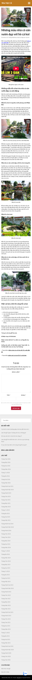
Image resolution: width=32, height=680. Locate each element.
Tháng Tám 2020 (5, 660)
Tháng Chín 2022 (6, 595)
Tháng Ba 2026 (5, 476)
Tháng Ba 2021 (5, 636)
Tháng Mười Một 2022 (7, 588)
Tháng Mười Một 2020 (7, 649)
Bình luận (16, 372)
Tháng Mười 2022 (6, 591)
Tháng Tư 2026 (5, 472)
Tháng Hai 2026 (5, 479)
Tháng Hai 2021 (5, 639)
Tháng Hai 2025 (5, 517)
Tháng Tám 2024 (5, 537)
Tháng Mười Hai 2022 (7, 585)
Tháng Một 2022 (6, 608)
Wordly (19, 677)
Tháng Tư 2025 (5, 510)
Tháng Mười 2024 (6, 530)
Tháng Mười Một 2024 (7, 527)
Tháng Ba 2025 (5, 513)
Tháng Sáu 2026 (5, 465)
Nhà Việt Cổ (7, 3)
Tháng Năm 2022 (6, 605)
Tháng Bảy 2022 (5, 602)
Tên (8, 395)
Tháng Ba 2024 (5, 554)
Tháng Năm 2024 (6, 547)
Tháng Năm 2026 (6, 469)
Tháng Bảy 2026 (5, 462)
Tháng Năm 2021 (6, 629)
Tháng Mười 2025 (6, 493)
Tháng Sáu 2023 (5, 568)
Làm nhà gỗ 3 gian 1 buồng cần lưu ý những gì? (13, 432)
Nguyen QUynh (25, 37)
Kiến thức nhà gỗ (5, 668)
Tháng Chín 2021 (6, 619)
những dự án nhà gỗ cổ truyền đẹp (17, 355)
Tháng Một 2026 (6, 483)
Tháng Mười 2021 (6, 615)
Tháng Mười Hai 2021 (7, 612)
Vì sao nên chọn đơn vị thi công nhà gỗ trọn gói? (14, 445)
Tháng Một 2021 (6, 643)
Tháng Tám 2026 (5, 459)
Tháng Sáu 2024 (5, 544)
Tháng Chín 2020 (6, 656)
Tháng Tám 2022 (5, 598)
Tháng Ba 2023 (5, 574)
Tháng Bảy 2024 (5, 540)
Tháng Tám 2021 (5, 622)
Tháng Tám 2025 (5, 500)
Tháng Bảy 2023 (5, 564)
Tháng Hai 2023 (5, 578)
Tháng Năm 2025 (6, 506)
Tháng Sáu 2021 (5, 626)
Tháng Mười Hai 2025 (7, 486)
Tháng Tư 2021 (5, 632)
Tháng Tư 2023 (5, 571)
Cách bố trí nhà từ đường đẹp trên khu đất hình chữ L (15, 429)
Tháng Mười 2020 (6, 653)
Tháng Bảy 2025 (5, 503)
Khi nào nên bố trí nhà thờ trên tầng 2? (11, 436)
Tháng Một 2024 (6, 557)
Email (23, 395)
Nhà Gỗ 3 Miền (5, 672)
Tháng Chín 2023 (6, 561)
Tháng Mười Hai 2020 (7, 646)
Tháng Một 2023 (6, 581)
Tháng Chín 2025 (6, 496)
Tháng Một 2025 (6, 520)
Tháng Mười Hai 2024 (7, 523)
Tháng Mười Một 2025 (7, 489)
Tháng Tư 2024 (5, 551)
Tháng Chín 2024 (6, 534)
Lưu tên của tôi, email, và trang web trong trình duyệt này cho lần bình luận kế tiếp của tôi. (17, 403)
